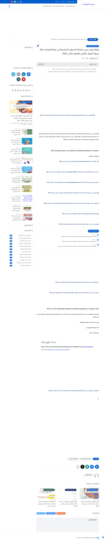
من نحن (57, 1)
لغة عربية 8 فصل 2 (73, 458)
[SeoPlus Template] (98, 538)
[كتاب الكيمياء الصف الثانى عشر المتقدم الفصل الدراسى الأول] (27, 160)
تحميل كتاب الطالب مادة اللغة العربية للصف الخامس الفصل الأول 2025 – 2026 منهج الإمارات (15, 142)
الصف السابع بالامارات (20, 238)
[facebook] (21, 2)
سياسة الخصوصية (71, 1)
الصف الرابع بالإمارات (20, 249)
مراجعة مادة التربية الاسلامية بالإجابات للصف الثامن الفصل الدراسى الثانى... (77, 246)
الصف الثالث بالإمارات (20, 257)
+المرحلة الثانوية (47, 6)
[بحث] (9, 6)
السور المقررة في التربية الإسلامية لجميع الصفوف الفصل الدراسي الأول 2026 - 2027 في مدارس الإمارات (15, 180)
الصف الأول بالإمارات (20, 265)
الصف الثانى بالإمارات (20, 260)
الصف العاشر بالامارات (20, 254)
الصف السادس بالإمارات (20, 235)
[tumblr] (18, 2)
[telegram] (15, 2)
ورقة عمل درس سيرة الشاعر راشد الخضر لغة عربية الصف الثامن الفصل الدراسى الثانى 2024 (73, 193)
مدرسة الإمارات (88, 4)
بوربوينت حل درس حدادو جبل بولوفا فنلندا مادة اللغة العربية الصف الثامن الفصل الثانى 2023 (15, 199)
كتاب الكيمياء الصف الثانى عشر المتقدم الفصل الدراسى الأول (15, 161)
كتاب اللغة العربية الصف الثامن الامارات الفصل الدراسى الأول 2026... (68, 39)
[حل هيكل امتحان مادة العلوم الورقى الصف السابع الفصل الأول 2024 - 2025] (27, 188)
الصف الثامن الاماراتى (92, 46)
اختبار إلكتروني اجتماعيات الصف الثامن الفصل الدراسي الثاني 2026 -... (78, 241)
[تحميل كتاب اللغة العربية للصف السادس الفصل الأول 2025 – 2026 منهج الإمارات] (27, 217)
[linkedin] (24, 74)
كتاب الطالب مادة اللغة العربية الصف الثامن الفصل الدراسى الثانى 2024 (79, 161)
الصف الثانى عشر (20, 252)
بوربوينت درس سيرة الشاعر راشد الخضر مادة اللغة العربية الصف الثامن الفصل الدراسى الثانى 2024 (71, 203)
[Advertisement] (53, 25)
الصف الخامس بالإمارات (20, 243)
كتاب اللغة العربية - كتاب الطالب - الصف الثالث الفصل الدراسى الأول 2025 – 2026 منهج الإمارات (15, 152)
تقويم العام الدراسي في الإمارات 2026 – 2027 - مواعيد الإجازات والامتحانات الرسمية (15, 133)
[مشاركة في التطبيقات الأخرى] (78, 467)
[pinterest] (12, 2)
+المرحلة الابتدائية (70, 6)
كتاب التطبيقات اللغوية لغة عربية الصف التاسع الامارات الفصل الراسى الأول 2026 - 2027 (22, 118)
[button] (92, 467)
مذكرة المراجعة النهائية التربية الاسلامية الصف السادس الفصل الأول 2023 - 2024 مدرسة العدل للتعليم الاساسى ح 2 (15, 209)
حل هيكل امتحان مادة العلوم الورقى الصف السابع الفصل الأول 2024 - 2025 (15, 190)
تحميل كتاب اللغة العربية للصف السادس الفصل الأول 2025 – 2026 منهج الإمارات (16, 218)
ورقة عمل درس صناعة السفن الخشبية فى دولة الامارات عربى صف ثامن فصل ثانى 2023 (74, 69)
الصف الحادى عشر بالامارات (20, 262)
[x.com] (9, 2)
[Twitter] (18, 74)
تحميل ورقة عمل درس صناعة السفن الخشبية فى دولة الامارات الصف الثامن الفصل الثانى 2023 (72, 71)
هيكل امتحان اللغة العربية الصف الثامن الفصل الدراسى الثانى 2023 (80, 214)
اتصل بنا (63, 1)
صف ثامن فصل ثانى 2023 (55, 390)
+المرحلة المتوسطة (58, 6)
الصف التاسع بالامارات (20, 246)
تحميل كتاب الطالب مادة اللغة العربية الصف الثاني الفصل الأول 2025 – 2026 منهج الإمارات (15, 171)
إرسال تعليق (92, 519)
